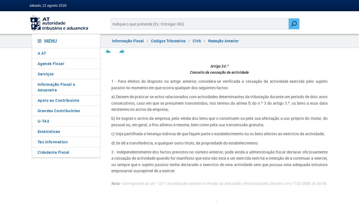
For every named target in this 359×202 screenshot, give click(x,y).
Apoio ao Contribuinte (58, 100)
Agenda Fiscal (51, 63)
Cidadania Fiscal (54, 152)
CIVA (197, 40)
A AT (42, 53)
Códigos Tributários (168, 40)
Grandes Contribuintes (59, 110)
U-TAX (44, 121)
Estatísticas (49, 131)
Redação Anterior (223, 40)
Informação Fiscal (128, 40)
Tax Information (53, 141)
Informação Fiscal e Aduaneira (56, 87)
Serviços (46, 74)
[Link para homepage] (63, 23)
